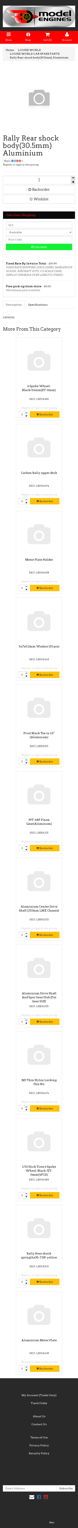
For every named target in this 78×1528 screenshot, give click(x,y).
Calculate (40, 246)
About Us (39, 1416)
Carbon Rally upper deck (39, 473)
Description (14, 304)
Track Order (39, 1403)
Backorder (40, 189)
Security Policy (39, 1453)
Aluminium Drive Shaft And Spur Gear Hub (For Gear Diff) (39, 997)
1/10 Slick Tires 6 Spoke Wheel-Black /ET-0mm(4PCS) (39, 1170)
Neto (51, 1522)
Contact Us (39, 1424)
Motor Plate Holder (39, 559)
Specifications (38, 304)
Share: (8, 160)
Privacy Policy (39, 1445)
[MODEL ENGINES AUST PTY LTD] (39, 15)
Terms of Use (39, 1437)
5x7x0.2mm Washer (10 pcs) (39, 646)
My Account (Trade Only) (39, 1395)
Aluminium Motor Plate (39, 1340)
